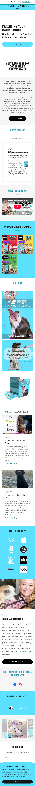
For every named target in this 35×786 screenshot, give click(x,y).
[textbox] (17, 757)
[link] (17, 14)
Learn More (17, 118)
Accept (17, 781)
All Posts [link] (8, 412)
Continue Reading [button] (11, 463)
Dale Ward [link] (17, 412)
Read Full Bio (17, 662)
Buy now (17, 44)
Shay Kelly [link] (26, 412)
